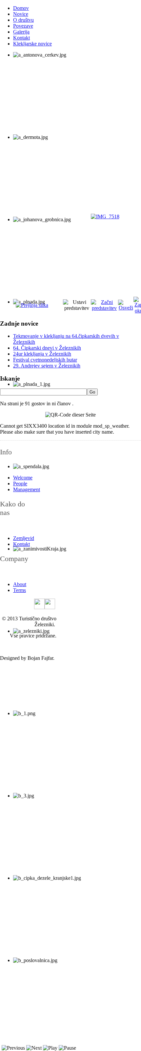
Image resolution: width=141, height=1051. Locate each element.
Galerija (21, 32)
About (19, 584)
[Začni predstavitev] (104, 308)
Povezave (23, 26)
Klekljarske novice (32, 43)
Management (26, 489)
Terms (19, 590)
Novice (20, 14)
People (20, 483)
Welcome (22, 477)
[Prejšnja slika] (32, 305)
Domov (21, 8)
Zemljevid (23, 538)
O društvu (23, 20)
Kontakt (21, 37)
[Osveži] (125, 307)
